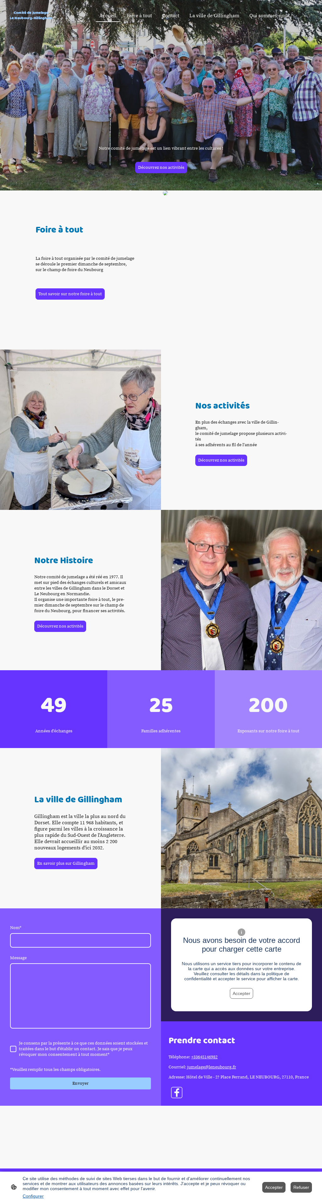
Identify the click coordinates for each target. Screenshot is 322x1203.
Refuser (301, 1187)
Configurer (33, 1196)
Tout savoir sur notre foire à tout (70, 294)
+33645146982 (204, 1057)
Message (18, 958)
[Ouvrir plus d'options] (305, 16)
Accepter (241, 993)
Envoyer (80, 1083)
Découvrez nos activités (161, 167)
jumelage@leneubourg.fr (211, 1067)
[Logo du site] (31, 23)
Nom (15, 928)
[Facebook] (176, 1092)
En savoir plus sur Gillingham (66, 863)
